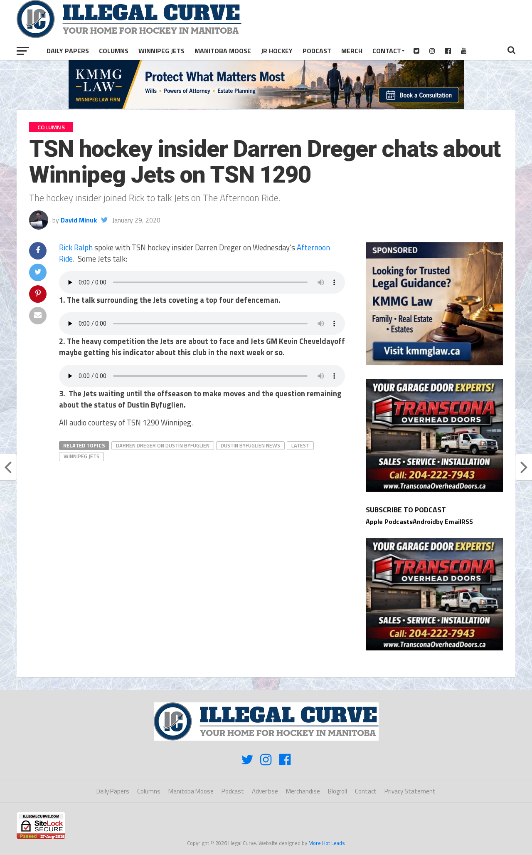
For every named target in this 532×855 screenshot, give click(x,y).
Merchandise (303, 791)
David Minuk (79, 220)
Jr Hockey (277, 51)
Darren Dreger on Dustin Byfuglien (162, 445)
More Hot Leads (326, 843)
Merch (351, 51)
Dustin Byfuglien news (250, 445)
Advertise (265, 791)
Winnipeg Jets (161, 51)
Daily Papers (68, 51)
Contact (386, 51)
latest (300, 445)
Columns (113, 51)
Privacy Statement (410, 791)
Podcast (317, 51)
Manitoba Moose (223, 51)
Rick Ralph (76, 247)
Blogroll (337, 791)
